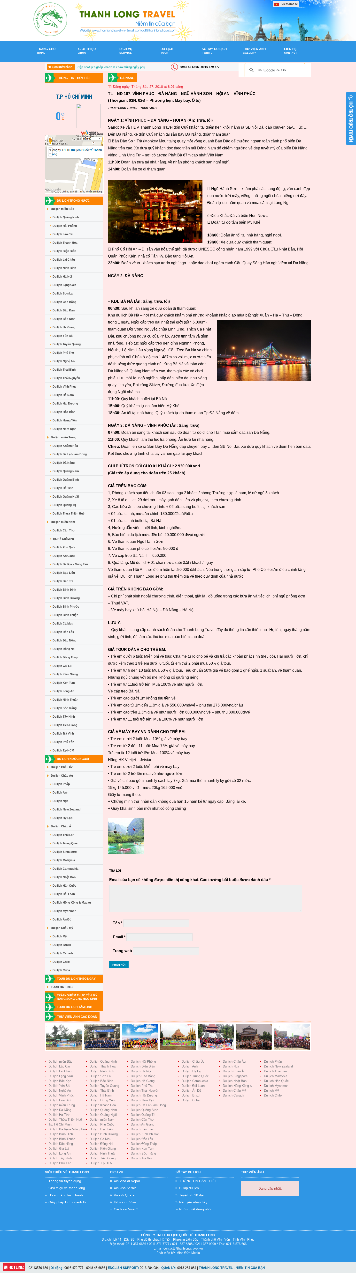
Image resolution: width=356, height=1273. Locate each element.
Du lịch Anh (60, 792)
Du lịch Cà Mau (63, 623)
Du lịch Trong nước (73, 200)
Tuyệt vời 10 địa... (193, 1195)
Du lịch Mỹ (60, 936)
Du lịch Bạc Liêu (64, 572)
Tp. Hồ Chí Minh (63, 539)
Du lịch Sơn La (63, 293)
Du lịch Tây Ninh (64, 716)
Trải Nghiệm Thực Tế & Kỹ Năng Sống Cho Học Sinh (77, 997)
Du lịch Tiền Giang (65, 725)
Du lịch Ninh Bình (64, 268)
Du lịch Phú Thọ (63, 352)
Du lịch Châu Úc (62, 767)
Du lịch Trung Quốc (65, 843)
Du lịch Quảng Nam (66, 471)
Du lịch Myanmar (64, 911)
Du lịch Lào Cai (63, 234)
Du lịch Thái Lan (63, 835)
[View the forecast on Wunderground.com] (92, 127)
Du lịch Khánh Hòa (65, 446)
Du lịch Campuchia (65, 868)
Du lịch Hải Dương (65, 403)
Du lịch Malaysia (64, 860)
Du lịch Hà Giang (64, 327)
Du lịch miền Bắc (62, 209)
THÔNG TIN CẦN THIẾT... (199, 1181)
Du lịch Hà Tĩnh (63, 488)
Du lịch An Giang (64, 556)
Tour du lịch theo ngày (76, 978)
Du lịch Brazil (62, 945)
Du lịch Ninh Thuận (65, 699)
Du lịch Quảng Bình (66, 479)
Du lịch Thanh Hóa (65, 242)
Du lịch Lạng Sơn (64, 285)
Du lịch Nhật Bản (64, 877)
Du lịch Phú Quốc (64, 547)
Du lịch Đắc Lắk (63, 632)
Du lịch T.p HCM (63, 750)
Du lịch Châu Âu (62, 775)
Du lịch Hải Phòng (65, 226)
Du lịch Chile (61, 962)
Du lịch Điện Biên (64, 251)
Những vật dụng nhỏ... (196, 1209)
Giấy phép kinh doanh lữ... (68, 1202)
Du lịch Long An (63, 691)
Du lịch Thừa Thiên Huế (69, 513)
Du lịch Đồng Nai (64, 649)
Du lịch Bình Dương (66, 598)
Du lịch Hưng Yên (65, 420)
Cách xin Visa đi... (127, 1209)
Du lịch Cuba (61, 970)
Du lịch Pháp (61, 784)
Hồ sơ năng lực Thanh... (67, 1195)
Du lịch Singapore (65, 852)
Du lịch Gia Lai (62, 666)
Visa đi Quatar (125, 1195)
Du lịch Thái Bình (64, 369)
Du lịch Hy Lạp (62, 818)
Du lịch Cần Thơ (64, 530)
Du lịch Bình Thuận (65, 615)
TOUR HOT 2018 (62, 987)
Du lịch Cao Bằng (64, 302)
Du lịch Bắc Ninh (64, 319)
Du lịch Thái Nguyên (66, 378)
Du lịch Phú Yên (63, 742)
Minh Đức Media (188, 1253)
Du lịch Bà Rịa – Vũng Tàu (70, 564)
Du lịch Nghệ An (64, 361)
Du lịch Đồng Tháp (65, 657)
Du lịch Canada (63, 953)
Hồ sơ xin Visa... (126, 1202)
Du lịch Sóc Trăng (65, 708)
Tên (117, 923)
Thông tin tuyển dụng (64, 1181)
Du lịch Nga (60, 801)
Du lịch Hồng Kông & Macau (72, 902)
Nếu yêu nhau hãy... (194, 1202)
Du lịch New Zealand (66, 809)
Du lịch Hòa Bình (64, 412)
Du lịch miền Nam (63, 522)
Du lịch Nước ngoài (73, 759)
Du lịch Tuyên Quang (67, 344)
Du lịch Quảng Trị (64, 505)
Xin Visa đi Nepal (127, 1181)
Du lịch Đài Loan (64, 894)
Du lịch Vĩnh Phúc (65, 386)
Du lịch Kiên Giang (65, 674)
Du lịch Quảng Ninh (66, 217)
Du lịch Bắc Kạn (64, 310)
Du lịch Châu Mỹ (62, 928)
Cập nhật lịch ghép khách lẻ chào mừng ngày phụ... (112, 67)
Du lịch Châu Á (61, 826)
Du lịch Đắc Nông (64, 640)
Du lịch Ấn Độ (62, 919)
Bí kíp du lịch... (190, 1188)
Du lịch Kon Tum (64, 682)
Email (119, 937)
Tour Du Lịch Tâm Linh (74, 1007)
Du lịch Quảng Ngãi (66, 496)
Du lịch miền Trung (63, 437)
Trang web (122, 951)
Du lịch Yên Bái (63, 336)
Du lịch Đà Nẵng (64, 462)
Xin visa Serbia (125, 1188)
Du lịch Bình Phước (66, 606)
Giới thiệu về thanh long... (68, 1188)
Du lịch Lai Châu (64, 259)
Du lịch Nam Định (64, 429)
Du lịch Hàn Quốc (64, 885)
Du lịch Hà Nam (63, 395)
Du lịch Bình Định (64, 589)
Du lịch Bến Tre (63, 581)
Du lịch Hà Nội (62, 276)
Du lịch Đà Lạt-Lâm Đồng (70, 454)
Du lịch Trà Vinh (63, 733)
